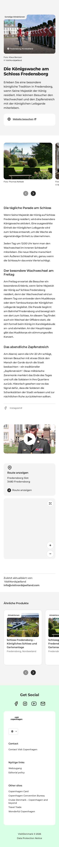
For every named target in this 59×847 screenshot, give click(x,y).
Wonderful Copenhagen (21, 811)
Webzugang (15, 768)
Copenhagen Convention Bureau (26, 795)
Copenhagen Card (18, 791)
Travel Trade (14, 807)
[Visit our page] (25, 703)
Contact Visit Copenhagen (22, 749)
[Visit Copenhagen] (16, 718)
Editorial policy (16, 772)
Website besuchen (23, 119)
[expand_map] (50, 503)
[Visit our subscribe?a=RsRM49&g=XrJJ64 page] (43, 703)
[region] (29, 439)
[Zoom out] (50, 554)
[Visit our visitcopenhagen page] (16, 703)
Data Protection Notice (29, 838)
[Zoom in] (50, 545)
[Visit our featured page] (34, 703)
